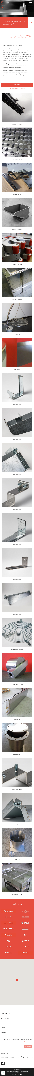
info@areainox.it (15, 1057)
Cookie (16, 1072)
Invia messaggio (28, 1046)
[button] (17, 980)
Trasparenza (20, 1072)
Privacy (23, 1041)
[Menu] (30, 3)
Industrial (17, 84)
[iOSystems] (18, 1074)
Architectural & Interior (17, 89)
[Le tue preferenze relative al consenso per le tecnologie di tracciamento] (3, 1073)
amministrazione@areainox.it (26, 1057)
